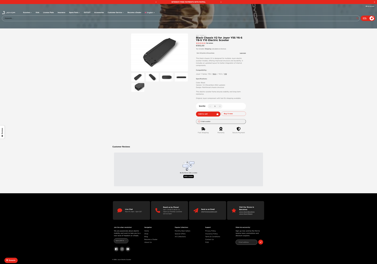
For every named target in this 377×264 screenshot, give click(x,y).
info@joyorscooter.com (209, 211)
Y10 (225, 74)
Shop (146, 234)
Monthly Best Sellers (182, 231)
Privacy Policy (210, 231)
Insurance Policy (211, 234)
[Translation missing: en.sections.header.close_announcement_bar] (375, 2)
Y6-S (214, 74)
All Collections (180, 236)
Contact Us (209, 239)
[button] (150, 12)
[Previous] (156, 2)
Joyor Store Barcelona (246, 211)
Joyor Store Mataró (245, 214)
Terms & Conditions (212, 236)
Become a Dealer (150, 239)
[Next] (221, 2)
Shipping (208, 49)
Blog (146, 236)
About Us (148, 242)
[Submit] (260, 242)
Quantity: (202, 106)
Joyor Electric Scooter (124, 259)
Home (146, 231)
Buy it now (228, 114)
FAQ (207, 242)
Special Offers (180, 234)
